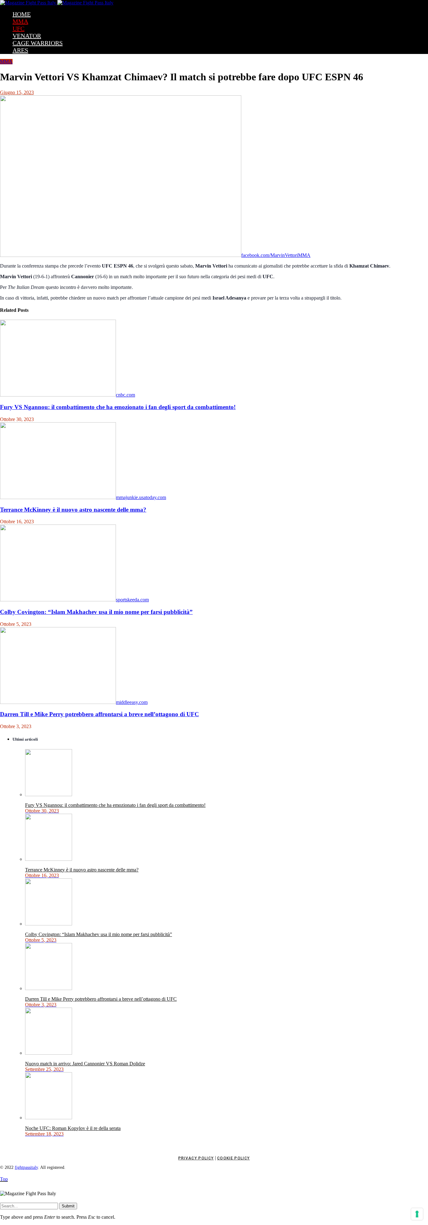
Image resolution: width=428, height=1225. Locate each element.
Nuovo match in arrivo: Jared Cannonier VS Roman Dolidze (85, 1063)
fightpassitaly (26, 1167)
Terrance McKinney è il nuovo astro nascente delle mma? (73, 509)
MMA (6, 61)
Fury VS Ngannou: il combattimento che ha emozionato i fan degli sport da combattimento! (118, 407)
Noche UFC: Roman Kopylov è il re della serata (73, 1128)
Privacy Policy (196, 1158)
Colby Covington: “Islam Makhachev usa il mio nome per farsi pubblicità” (96, 612)
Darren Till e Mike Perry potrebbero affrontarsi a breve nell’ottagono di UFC (99, 714)
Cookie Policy (233, 1158)
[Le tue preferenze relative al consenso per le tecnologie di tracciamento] (417, 1214)
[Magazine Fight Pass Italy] (56, 2)
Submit (68, 1206)
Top (4, 1179)
